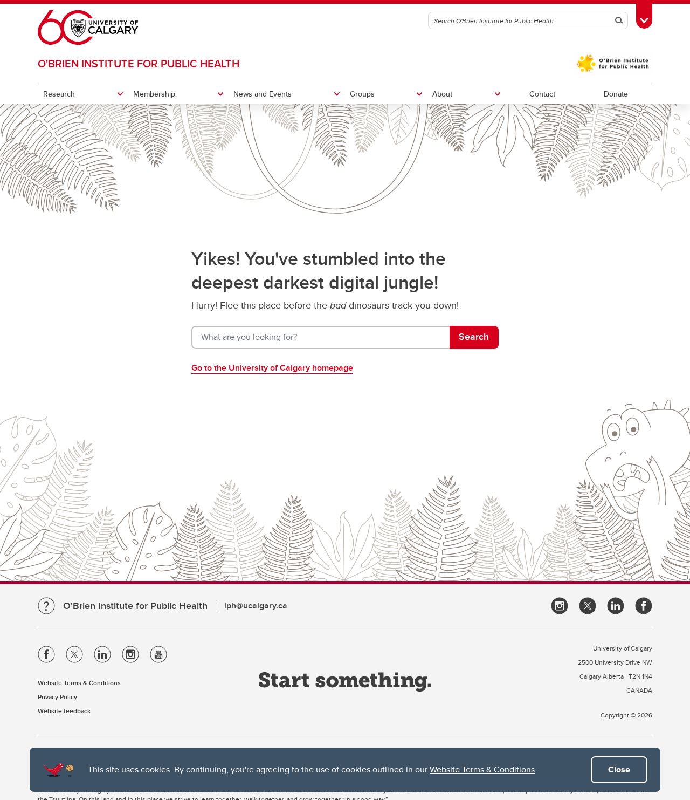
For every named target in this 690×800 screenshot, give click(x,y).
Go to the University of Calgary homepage (272, 367)
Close (619, 769)
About (442, 93)
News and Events (262, 93)
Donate (616, 93)
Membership (154, 93)
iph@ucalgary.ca (255, 605)
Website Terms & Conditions (482, 769)
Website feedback (64, 710)
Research (59, 93)
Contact (542, 93)
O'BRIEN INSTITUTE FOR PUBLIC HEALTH (138, 63)
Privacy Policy (57, 696)
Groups (362, 93)
